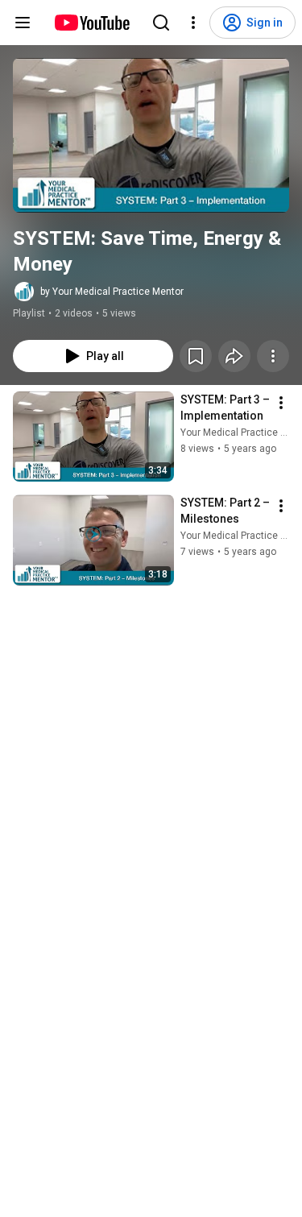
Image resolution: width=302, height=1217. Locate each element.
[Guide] (22, 22)
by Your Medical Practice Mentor (112, 291)
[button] (151, 135)
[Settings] (193, 22)
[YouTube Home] (91, 22)
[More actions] (273, 356)
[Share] (234, 356)
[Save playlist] (196, 356)
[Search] (161, 22)
